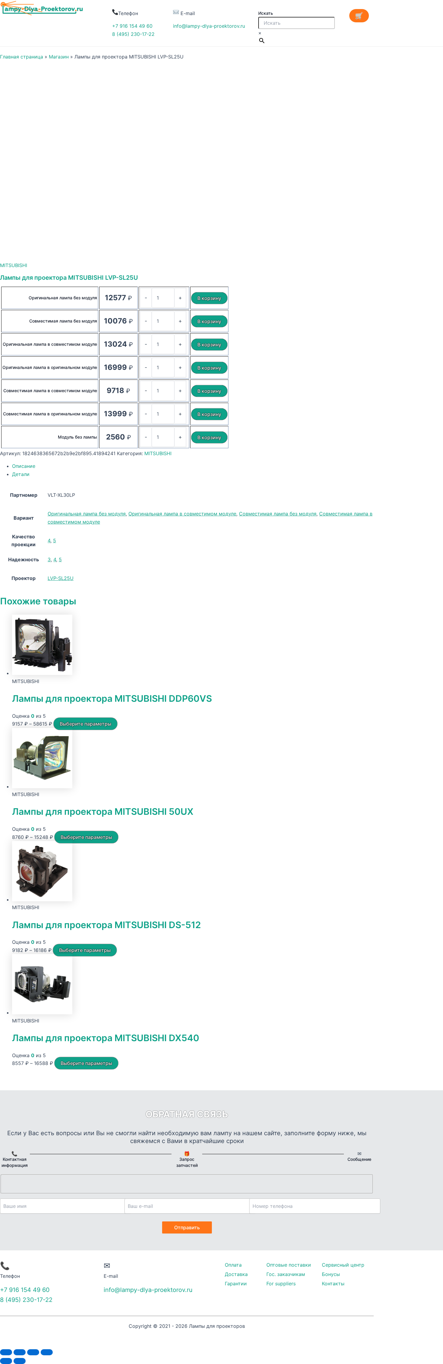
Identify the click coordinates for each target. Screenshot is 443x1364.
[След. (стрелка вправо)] (20, 1361)
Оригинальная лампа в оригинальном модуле (49, 367)
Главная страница (21, 57)
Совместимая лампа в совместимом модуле (50, 390)
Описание (23, 466)
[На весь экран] (33, 1352)
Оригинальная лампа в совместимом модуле (50, 344)
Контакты (333, 1284)
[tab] (193, 466)
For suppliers (281, 1284)
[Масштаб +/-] (47, 1352)
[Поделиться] (20, 1352)
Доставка (236, 1274)
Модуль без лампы (77, 436)
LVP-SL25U (61, 578)
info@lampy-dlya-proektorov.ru (209, 26)
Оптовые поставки (288, 1265)
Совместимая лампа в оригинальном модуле (50, 413)
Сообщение (359, 1159)
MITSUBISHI (13, 265)
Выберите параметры (85, 724)
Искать (265, 13)
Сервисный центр (343, 1265)
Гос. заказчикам (285, 1274)
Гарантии (236, 1284)
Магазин (59, 57)
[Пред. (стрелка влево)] (6, 1361)
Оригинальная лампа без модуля (63, 297)
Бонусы (331, 1274)
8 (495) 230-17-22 (133, 34)
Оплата (233, 1265)
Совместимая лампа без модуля (63, 320)
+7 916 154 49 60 (132, 26)
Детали (21, 474)
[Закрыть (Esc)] (6, 1352)
